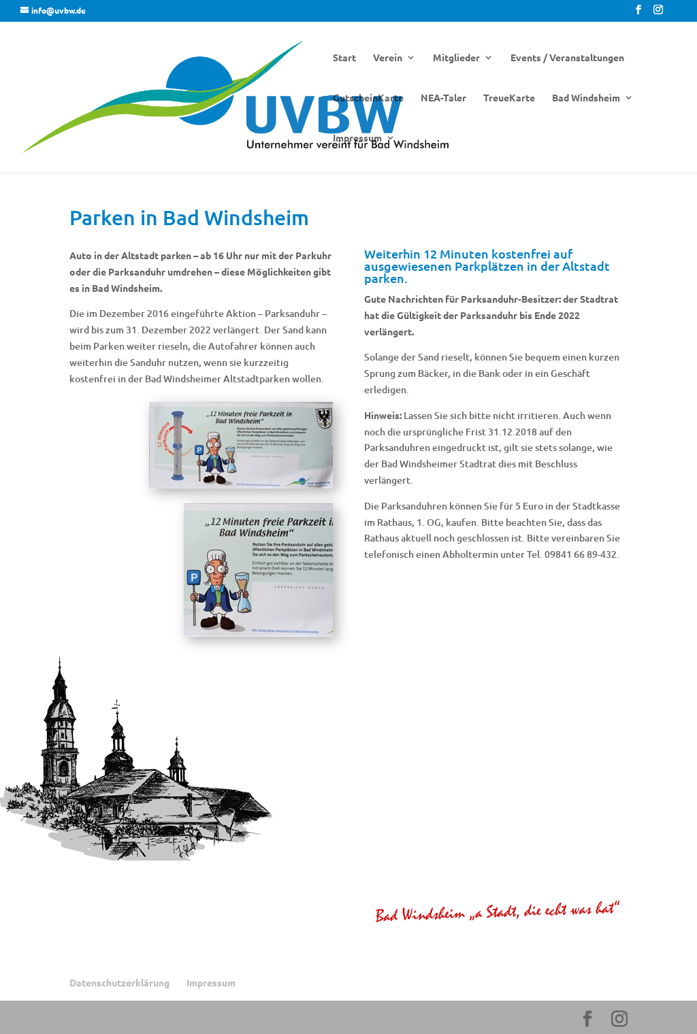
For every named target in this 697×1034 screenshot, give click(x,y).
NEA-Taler (443, 98)
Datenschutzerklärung (119, 982)
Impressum (357, 138)
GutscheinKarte (368, 98)
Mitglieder (456, 57)
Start (344, 57)
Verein (387, 57)
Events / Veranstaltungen (567, 57)
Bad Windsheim (586, 98)
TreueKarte (509, 98)
